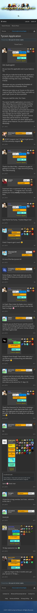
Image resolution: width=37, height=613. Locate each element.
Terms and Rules (14, 598)
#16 (34, 504)
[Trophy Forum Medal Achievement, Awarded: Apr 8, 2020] (32, 344)
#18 (34, 551)
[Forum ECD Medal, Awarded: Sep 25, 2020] (21, 531)
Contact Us (6, 594)
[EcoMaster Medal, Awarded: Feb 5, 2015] (27, 526)
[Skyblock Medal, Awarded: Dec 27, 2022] (32, 443)
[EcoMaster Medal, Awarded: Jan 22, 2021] (24, 557)
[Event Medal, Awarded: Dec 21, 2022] (25, 445)
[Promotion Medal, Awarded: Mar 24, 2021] (30, 339)
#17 (34, 520)
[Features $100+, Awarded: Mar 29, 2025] (27, 341)
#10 (34, 333)
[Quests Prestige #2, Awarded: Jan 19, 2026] (32, 445)
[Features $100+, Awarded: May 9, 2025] (27, 231)
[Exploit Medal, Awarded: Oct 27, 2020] (19, 440)
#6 (34, 245)
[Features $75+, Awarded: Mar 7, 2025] (24, 560)
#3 (34, 173)
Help (6, 598)
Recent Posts (15, 26)
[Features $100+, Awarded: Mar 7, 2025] (27, 560)
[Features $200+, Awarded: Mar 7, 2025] (32, 560)
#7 (34, 262)
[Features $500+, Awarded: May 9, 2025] (30, 234)
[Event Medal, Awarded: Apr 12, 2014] (25, 229)
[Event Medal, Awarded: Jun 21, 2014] (21, 526)
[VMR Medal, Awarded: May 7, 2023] (22, 445)
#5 (34, 223)
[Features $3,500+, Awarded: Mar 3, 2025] (27, 453)
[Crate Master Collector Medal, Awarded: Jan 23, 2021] (17, 443)
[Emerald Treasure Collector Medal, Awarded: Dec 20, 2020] (32, 440)
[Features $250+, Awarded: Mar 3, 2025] (32, 448)
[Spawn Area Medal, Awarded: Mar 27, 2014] (27, 229)
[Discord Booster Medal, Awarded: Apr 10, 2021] (30, 443)
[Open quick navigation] (34, 31)
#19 (34, 577)
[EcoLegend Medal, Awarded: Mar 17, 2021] (27, 339)
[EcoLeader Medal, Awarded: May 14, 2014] (28, 49)
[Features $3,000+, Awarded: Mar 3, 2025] (25, 453)
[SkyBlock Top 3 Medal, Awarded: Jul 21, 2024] (17, 445)
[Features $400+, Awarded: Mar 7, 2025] (27, 562)
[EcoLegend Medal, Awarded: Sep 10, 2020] (32, 526)
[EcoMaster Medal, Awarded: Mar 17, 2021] (25, 339)
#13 (34, 418)
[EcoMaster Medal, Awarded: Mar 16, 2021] (25, 443)
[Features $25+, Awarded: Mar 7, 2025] (32, 557)
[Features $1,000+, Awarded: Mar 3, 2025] (30, 450)
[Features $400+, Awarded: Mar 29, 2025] (27, 344)
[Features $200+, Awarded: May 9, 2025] (32, 231)
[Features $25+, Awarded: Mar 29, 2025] (32, 339)
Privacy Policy (25, 598)
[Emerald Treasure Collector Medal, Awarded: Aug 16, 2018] (27, 529)
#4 (34, 197)
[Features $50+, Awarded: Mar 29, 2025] (22, 341)
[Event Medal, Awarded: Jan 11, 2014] (31, 182)
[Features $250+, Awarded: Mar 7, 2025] (22, 562)
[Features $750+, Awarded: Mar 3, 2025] (27, 450)
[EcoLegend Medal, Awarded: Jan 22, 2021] (27, 557)
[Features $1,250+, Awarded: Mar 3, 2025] (32, 450)
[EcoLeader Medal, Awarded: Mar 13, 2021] (22, 339)
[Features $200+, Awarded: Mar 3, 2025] (30, 448)
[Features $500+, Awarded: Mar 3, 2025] (22, 450)
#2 (34, 144)
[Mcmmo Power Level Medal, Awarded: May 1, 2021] (19, 443)
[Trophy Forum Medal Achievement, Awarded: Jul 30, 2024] (31, 185)
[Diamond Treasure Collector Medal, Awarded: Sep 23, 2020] (24, 529)
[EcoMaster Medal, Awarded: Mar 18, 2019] (31, 49)
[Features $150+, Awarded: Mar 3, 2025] (27, 448)
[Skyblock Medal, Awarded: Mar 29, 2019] (28, 51)
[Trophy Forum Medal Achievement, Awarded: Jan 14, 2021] (22, 565)
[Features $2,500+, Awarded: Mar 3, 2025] (22, 453)
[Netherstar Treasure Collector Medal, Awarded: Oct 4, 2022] (27, 440)
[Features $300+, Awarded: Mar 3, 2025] (17, 450)
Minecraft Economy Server (18, 594)
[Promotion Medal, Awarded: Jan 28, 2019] (31, 51)
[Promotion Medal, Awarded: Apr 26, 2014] (24, 526)
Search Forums (6, 26)
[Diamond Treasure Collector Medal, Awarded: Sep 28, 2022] (30, 440)
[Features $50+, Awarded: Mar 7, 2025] (22, 560)
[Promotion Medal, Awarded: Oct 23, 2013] (29, 557)
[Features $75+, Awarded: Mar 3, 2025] (22, 448)
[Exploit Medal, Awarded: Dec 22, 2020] (32, 531)
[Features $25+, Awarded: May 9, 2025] (32, 229)
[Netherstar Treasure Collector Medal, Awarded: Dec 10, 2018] (29, 529)
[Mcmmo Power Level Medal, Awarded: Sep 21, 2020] (21, 529)
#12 (34, 385)
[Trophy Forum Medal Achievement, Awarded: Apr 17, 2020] (17, 440)
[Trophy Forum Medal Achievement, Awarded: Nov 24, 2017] (24, 534)
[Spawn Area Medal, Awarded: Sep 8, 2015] (24, 531)
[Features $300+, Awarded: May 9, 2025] (25, 234)
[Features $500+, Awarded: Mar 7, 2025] (29, 562)
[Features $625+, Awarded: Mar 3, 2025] (25, 450)
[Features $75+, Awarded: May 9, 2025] (25, 231)
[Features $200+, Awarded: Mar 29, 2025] (32, 341)
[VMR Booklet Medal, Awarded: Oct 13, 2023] (19, 445)
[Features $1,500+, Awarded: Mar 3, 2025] (17, 453)
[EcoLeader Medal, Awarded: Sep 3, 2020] (22, 443)
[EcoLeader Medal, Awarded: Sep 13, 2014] (22, 229)
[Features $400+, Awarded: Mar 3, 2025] (19, 450)
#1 (34, 126)
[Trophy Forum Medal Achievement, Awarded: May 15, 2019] (33, 51)
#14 (34, 434)
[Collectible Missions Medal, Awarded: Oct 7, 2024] (27, 445)
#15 (34, 486)
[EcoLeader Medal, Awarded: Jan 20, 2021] (22, 557)
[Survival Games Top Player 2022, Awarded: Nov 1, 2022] (22, 440)
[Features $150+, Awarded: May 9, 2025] (30, 231)
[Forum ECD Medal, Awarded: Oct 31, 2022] (25, 440)
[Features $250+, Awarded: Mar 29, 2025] (22, 344)
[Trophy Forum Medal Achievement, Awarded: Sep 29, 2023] (34, 251)
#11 (34, 363)
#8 (34, 282)
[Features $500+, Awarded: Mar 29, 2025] (30, 344)
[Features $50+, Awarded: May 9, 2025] (22, 231)
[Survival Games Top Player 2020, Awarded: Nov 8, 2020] (29, 531)
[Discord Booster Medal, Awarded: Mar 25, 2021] (21, 534)
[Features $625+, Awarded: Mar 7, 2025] (32, 562)
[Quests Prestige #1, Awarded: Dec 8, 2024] (30, 445)
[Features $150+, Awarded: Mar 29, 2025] (30, 341)
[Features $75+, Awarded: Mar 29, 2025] (25, 341)
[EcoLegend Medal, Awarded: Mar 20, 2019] (33, 49)
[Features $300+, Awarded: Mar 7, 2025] (24, 562)
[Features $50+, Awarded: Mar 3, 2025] (19, 448)
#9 (34, 311)
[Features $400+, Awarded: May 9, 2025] (27, 234)
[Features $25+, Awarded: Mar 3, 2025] (17, 448)
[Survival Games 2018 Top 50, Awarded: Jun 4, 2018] (34, 317)
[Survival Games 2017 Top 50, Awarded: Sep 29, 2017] (27, 531)
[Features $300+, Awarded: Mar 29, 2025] (25, 344)
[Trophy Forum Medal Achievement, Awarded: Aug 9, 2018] (32, 234)
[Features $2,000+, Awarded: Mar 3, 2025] (19, 453)
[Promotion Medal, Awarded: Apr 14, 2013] (34, 132)
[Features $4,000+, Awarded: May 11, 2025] (30, 453)
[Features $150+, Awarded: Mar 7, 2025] (29, 560)
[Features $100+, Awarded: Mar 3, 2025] (25, 448)
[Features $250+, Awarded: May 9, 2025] (22, 234)
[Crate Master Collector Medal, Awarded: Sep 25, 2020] (32, 529)
